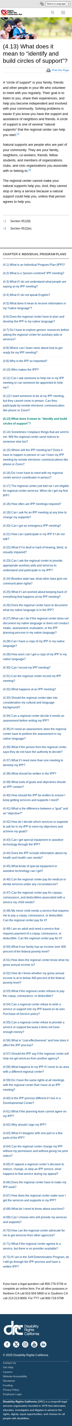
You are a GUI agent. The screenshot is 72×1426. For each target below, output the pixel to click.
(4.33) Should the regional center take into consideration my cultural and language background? (30, 702)
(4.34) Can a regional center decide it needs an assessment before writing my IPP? (33, 718)
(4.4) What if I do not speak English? (26, 294)
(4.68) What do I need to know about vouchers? (33, 1208)
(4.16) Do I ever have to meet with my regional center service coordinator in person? (33, 475)
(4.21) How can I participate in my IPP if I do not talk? (34, 536)
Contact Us (9, 1362)
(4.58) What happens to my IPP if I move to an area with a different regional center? (36, 1069)
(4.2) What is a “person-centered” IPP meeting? (33, 273)
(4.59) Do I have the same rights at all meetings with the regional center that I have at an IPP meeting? (33, 1085)
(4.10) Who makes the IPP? (21, 369)
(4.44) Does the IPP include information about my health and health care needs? (35, 855)
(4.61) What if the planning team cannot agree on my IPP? (34, 1114)
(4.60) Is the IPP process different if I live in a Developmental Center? (32, 1101)
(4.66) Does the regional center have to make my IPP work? (34, 1185)
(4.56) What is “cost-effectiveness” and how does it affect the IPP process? (35, 1043)
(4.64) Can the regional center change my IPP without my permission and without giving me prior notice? (35, 1151)
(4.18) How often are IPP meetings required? (32, 504)
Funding (8, 1385)
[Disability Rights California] (21, 1328)
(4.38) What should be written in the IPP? (29, 773)
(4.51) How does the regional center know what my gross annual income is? (36, 962)
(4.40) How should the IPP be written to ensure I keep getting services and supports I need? (34, 798)
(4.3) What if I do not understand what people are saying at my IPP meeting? (34, 284)
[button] (18, 135)
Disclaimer (9, 1380)
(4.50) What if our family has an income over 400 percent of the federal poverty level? (34, 949)
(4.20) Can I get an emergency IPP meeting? (32, 525)
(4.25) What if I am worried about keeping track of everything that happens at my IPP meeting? (35, 594)
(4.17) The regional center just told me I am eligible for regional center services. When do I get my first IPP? (36, 490)
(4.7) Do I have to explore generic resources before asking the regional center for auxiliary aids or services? (36, 334)
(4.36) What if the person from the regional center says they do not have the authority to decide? (34, 749)
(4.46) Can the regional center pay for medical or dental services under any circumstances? (34, 882)
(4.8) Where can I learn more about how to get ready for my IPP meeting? (32, 350)
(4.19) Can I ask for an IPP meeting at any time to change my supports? (35, 515)
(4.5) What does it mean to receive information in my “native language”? (34, 306)
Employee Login (12, 1394)
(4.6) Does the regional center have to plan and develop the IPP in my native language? (33, 319)
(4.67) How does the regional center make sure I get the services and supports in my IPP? (34, 1198)
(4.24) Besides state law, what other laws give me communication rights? (35, 581)
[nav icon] (63, 12)
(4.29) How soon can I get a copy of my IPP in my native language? (35, 657)
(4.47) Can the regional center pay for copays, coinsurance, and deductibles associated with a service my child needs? (34, 897)
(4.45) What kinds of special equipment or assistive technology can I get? (30, 868)
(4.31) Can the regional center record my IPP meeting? (32, 678)
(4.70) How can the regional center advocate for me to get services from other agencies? (34, 1233)
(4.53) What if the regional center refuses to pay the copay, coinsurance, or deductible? (33, 993)
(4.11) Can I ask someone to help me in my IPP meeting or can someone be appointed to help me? (33, 383)
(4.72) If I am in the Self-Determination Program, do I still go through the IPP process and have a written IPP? (36, 1261)
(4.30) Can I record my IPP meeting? (26, 667)
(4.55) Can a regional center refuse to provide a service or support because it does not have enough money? (33, 1027)
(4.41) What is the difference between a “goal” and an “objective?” (35, 811)
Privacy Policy (11, 1389)
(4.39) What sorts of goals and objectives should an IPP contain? (34, 784)
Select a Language (56, 4)
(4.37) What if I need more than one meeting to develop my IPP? (33, 763)
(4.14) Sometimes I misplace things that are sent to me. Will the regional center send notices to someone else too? (36, 436)
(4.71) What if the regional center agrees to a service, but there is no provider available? (32, 1246)
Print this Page (60, 70)
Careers (7, 1371)
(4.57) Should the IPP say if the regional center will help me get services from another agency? (36, 1056)
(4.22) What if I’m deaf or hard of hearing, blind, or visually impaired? (35, 550)
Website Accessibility (15, 1376)
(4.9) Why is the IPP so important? (25, 361)
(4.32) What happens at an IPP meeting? (29, 689)
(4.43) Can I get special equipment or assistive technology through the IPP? (33, 842)
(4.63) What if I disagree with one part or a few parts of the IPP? (33, 1135)
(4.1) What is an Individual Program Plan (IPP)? (34, 264)
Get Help (8, 1367)
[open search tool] (52, 12)
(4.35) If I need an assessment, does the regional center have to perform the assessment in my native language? (34, 733)
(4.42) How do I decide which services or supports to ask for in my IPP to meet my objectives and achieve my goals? (35, 826)
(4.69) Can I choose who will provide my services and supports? (35, 1220)
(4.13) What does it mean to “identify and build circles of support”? (35, 421)
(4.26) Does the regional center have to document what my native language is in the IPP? (35, 608)
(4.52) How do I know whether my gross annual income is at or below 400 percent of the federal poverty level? (34, 978)
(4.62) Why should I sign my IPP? (24, 1124)
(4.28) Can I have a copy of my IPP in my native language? (34, 644)
